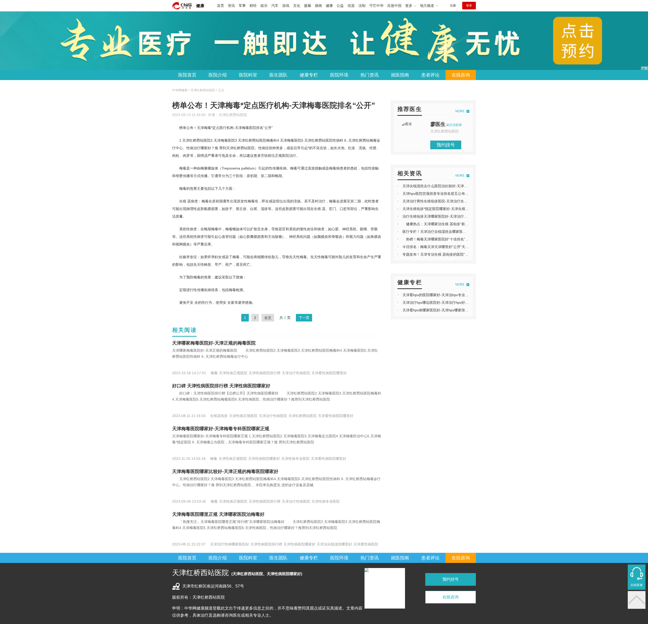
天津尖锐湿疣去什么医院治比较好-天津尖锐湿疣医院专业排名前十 (454, 186)
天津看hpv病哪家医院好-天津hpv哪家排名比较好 (440, 310)
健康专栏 (309, 75)
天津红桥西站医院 (233, 115)
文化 (296, 6)
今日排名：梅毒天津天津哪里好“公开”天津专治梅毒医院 (446, 247)
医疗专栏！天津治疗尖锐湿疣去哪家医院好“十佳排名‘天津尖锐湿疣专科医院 (461, 232)
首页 (220, 6)
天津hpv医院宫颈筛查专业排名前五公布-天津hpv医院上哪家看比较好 (456, 194)
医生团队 (278, 75)
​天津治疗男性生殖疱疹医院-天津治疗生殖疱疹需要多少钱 (447, 201)
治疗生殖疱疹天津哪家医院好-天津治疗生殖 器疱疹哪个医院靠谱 (453, 216)
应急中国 (394, 6)
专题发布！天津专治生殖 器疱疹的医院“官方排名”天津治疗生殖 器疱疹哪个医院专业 (468, 254)
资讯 (231, 6)
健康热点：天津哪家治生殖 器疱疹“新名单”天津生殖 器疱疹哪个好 (456, 224)
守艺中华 (376, 6)
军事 (242, 6)
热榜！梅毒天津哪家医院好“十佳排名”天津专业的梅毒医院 (449, 239)
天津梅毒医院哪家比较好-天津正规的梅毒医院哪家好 (225, 471)
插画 (318, 6)
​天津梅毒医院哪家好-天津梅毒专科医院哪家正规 (220, 428)
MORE (459, 111)
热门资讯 (369, 75)
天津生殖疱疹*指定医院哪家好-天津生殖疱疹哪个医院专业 (448, 209)
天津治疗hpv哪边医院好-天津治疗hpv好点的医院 (440, 302)
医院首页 (187, 75)
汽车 (274, 6)
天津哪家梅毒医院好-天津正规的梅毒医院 (214, 343)
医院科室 (248, 75)
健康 (200, 6)
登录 (469, 5)
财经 (253, 6)
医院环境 (339, 75)
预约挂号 (446, 144)
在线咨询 (461, 75)
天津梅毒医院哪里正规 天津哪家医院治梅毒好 (218, 514)
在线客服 (637, 585)
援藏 (307, 6)
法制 (362, 6)
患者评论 (430, 75)
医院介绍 (218, 75)
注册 (453, 5)
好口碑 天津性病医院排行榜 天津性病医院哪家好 (221, 385)
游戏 (285, 6)
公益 (340, 6)
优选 (351, 6)
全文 (267, 318)
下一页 (304, 318)
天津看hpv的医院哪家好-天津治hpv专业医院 (437, 295)
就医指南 (400, 75)
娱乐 (264, 6)
